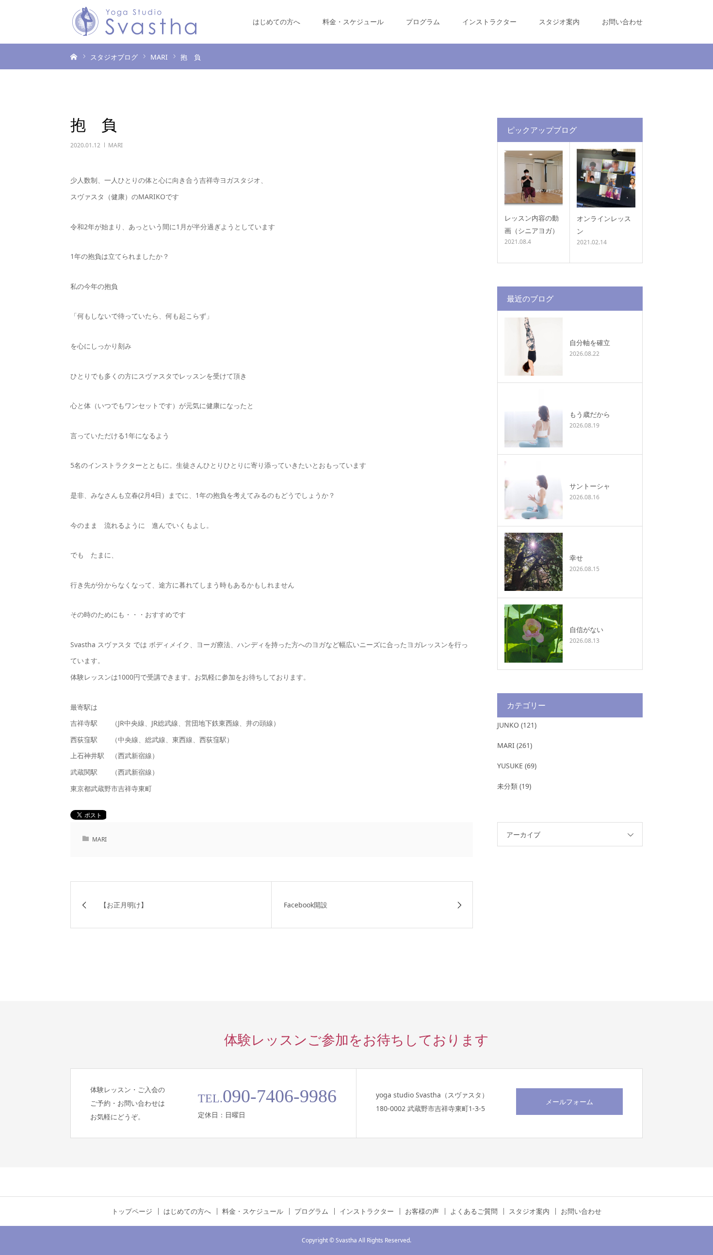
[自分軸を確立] (533, 347)
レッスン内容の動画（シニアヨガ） (531, 224)
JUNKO (508, 725)
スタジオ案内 (559, 21)
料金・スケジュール (353, 21)
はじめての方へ (276, 21)
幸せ (576, 557)
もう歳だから (589, 414)
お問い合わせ (622, 21)
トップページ (132, 1211)
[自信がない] (533, 633)
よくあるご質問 (474, 1211)
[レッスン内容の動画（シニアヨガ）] (533, 178)
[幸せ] (533, 562)
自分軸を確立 (589, 342)
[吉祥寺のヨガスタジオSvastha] (134, 22)
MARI (115, 145)
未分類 (507, 786)
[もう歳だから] (533, 418)
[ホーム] (73, 56)
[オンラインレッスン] (606, 178)
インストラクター (489, 21)
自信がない (586, 629)
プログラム (423, 21)
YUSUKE (510, 765)
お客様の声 (422, 1211)
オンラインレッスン (604, 224)
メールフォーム (569, 1101)
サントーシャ (589, 486)
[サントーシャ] (533, 490)
